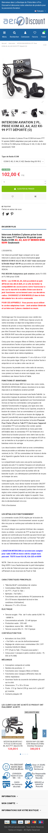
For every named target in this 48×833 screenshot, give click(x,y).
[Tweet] (7, 215)
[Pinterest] (12, 215)
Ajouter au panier (25, 189)
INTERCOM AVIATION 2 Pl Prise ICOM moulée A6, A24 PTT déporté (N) (13, 744)
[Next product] (45, 44)
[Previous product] (44, 44)
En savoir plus (9, 227)
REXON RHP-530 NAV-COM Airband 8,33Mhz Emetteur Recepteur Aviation (35, 745)
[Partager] (3, 215)
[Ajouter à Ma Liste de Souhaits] (12, 196)
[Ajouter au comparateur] (35, 196)
